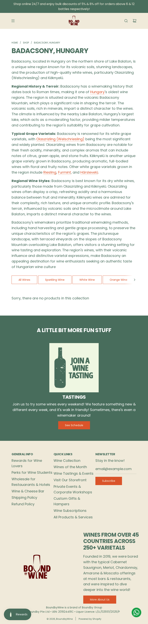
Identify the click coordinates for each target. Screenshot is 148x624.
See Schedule (74, 425)
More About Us (99, 599)
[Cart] (134, 21)
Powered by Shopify (90, 619)
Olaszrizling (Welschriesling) (60, 139)
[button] (134, 280)
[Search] (126, 21)
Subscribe (108, 481)
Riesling (49, 172)
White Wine (87, 280)
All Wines (24, 280)
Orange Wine (118, 280)
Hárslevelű (89, 172)
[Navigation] (13, 21)
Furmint (64, 172)
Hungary (97, 91)
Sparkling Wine (55, 280)
